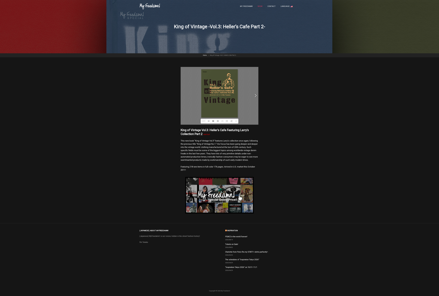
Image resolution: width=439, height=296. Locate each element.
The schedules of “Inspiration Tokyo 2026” (242, 259)
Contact (272, 6)
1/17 (203, 121)
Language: (286, 6)
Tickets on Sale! (231, 244)
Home (205, 55)
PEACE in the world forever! (236, 236)
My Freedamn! (246, 6)
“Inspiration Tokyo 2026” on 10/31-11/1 (241, 267)
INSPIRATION (232, 230)
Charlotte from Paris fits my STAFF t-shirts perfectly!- (246, 252)
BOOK (260, 6)
